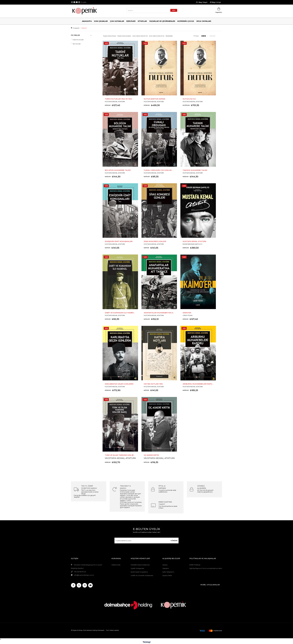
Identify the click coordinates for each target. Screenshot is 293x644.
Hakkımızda (115, 565)
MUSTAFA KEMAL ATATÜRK (120, 458)
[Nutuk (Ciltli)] (198, 68)
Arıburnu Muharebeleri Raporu (198, 384)
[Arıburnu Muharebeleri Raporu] (198, 353)
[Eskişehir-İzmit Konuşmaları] (120, 210)
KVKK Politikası (194, 565)
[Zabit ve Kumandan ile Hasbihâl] (120, 281)
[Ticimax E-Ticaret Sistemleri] (146, 642)
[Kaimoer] (198, 281)
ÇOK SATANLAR (117, 21)
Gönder (174, 540)
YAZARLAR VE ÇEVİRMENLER (162, 21)
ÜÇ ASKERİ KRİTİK (151, 455)
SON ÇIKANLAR (101, 21)
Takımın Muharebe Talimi (195, 170)
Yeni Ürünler (77, 44)
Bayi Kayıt (202, 2)
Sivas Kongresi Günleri (155, 241)
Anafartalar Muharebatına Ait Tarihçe (159, 313)
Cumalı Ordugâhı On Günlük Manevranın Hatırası (159, 170)
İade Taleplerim (168, 572)
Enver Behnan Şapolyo (192, 244)
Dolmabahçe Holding (90, 630)
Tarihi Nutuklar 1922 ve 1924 (118, 99)
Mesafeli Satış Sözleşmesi (140, 565)
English (84, 2)
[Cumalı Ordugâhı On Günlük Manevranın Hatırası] (159, 139)
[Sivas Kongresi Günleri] (159, 210)
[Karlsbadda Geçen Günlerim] (120, 353)
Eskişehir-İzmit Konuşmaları (119, 241)
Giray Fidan (187, 315)
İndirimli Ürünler (78, 40)
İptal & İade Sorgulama (139, 572)
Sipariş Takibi (167, 575)
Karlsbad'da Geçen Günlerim (119, 384)
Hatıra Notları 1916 (153, 384)
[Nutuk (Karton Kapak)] (159, 68)
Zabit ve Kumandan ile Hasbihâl (120, 313)
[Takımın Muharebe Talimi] (198, 139)
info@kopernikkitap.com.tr (84, 575)
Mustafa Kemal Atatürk (115, 101)
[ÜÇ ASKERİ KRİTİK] (159, 424)
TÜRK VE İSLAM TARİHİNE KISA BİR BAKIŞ (120, 455)
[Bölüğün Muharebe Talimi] (120, 139)
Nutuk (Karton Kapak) (154, 99)
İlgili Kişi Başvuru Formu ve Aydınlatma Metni (205, 568)
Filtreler (75, 35)
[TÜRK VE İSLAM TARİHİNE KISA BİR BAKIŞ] (120, 424)
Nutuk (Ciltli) (189, 99)
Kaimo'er (187, 313)
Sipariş (164, 565)
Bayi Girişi (216, 2)
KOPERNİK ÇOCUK (185, 21)
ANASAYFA (87, 21)
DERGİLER (131, 21)
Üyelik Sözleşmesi (137, 568)
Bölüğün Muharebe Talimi (118, 170)
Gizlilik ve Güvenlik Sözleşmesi (142, 575)
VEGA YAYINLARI (203, 21)
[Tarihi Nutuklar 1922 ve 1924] (120, 68)
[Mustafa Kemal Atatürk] (198, 210)
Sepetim (165, 568)
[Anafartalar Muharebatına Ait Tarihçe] (159, 281)
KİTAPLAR (142, 21)
